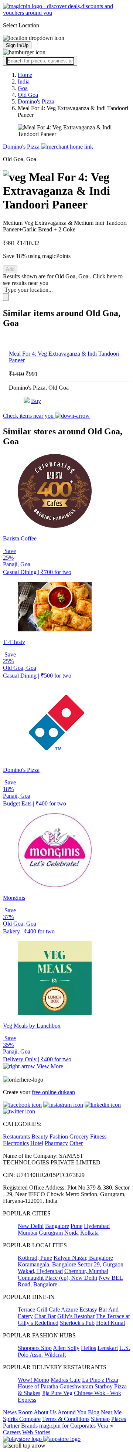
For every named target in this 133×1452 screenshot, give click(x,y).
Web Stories (36, 1432)
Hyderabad (97, 1226)
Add (10, 269)
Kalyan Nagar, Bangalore (83, 1258)
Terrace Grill (32, 1309)
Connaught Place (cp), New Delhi (57, 1278)
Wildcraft (55, 1354)
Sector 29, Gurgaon (100, 1264)
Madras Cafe (66, 1380)
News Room (18, 1412)
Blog (93, 1412)
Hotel (36, 1143)
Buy (36, 401)
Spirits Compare (22, 1419)
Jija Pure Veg (57, 1393)
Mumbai (27, 1232)
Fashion (59, 1136)
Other (76, 1143)
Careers (12, 1432)
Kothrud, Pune (35, 1258)
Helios (88, 1348)
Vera (102, 1425)
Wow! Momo (33, 1380)
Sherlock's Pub (77, 1323)
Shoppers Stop (35, 1348)
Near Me (111, 1412)
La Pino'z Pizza (100, 1380)
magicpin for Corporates (67, 1425)
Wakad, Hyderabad (40, 1271)
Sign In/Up (17, 45)
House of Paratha (38, 1386)
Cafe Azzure (63, 1309)
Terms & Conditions (65, 1419)
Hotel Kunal (110, 1323)
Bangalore (57, 1226)
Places (118, 1419)
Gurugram (51, 1232)
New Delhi (31, 1226)
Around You (72, 1412)
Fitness (98, 1136)
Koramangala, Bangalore (47, 1264)
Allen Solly (66, 1348)
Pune (76, 1226)
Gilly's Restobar (76, 1316)
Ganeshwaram (76, 1386)
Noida (71, 1232)
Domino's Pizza (22, 146)
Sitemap (100, 1419)
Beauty (39, 1136)
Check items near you (29, 416)
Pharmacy (56, 1143)
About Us (45, 1412)
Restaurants (16, 1136)
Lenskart (108, 1348)
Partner (11, 1425)
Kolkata (89, 1232)
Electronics (16, 1143)
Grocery (79, 1136)
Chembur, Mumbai (86, 1271)
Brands (29, 1425)
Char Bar (45, 1316)
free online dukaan (53, 1092)
